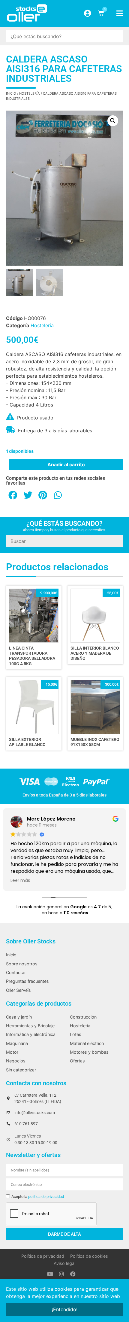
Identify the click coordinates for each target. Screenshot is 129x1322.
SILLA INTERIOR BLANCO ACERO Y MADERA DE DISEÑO (94, 653)
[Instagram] (61, 1274)
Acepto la (37, 1197)
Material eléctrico (87, 1043)
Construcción (83, 1016)
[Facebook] (73, 1274)
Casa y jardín (19, 1016)
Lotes (75, 1034)
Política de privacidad (42, 1256)
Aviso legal (64, 1263)
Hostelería (29, 93)
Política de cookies (89, 1256)
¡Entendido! (64, 1309)
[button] (112, 120)
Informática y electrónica (31, 1034)
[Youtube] (50, 1274)
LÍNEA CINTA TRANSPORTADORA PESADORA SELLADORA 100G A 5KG (32, 656)
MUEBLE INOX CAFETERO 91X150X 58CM (94, 742)
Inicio (11, 93)
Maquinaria (17, 1043)
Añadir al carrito (66, 464)
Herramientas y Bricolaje (30, 1025)
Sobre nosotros (22, 963)
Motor (12, 1052)
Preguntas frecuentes (27, 981)
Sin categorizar (21, 1069)
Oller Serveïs (18, 990)
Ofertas (77, 1060)
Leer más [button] (20, 880)
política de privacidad (46, 1197)
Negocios (16, 1060)
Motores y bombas (89, 1052)
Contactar (16, 972)
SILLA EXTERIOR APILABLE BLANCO (27, 742)
